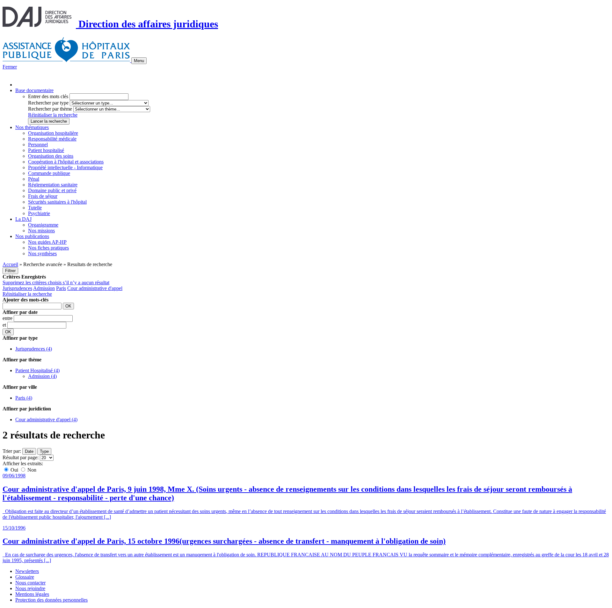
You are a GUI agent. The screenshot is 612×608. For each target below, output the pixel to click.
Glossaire (24, 577)
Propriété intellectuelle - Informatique (65, 167)
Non (31, 470)
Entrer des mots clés (48, 96)
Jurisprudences (17, 288)
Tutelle (35, 207)
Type (44, 451)
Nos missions (41, 230)
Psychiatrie (39, 213)
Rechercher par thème (50, 109)
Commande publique (49, 173)
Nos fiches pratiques (48, 247)
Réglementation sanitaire (52, 184)
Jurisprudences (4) (33, 348)
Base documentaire (34, 90)
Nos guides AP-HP (47, 242)
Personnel (38, 144)
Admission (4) (42, 376)
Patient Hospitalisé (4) (37, 370)
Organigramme (43, 225)
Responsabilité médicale (52, 138)
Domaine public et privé (52, 190)
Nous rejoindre (30, 588)
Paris (61, 288)
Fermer (10, 66)
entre (8, 318)
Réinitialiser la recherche (52, 115)
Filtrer (10, 270)
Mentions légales (32, 594)
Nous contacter (30, 582)
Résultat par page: (21, 457)
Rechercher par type (48, 102)
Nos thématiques (32, 127)
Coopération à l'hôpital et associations (66, 161)
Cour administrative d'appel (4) (46, 419)
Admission (44, 288)
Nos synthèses (42, 253)
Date (29, 451)
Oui (14, 470)
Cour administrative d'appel (94, 288)
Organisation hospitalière (53, 133)
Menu (139, 60)
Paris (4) (23, 398)
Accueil (10, 264)
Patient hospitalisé (46, 150)
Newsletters (27, 571)
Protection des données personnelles (51, 600)
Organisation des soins (50, 156)
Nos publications (32, 236)
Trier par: (12, 451)
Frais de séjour (42, 196)
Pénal (33, 179)
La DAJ (23, 219)
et (5, 325)
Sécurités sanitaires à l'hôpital (57, 202)
